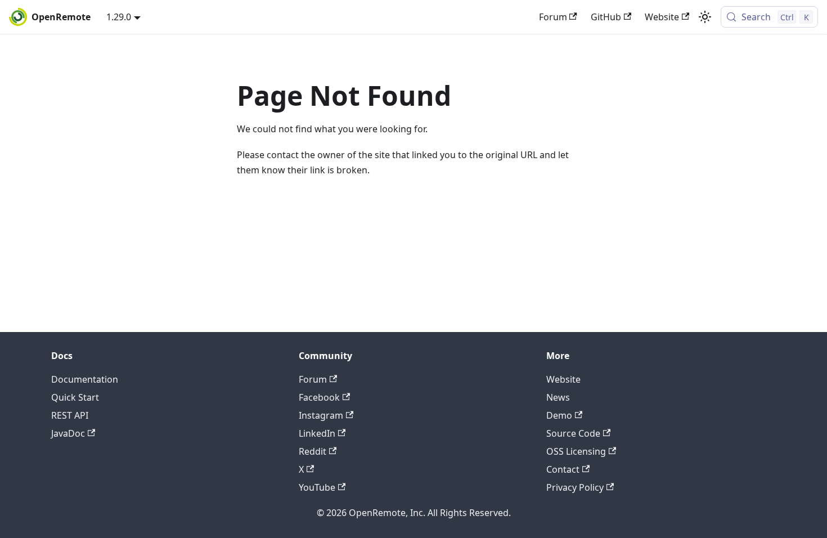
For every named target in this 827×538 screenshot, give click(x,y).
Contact (562, 469)
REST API (69, 415)
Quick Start (75, 397)
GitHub (606, 17)
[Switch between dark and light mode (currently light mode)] (705, 17)
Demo (559, 415)
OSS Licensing (576, 451)
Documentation (84, 379)
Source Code (573, 433)
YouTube (317, 487)
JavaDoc (68, 433)
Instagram (321, 415)
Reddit (312, 451)
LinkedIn (317, 433)
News (558, 397)
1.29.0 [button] (118, 17)
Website (662, 17)
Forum (553, 17)
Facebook (319, 397)
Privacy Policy (575, 487)
